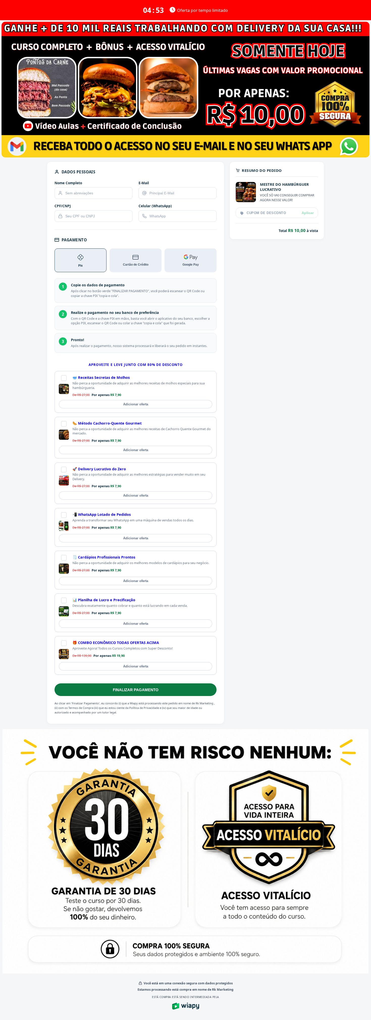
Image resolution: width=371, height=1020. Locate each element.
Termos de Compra (80, 708)
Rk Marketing (205, 703)
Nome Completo (68, 182)
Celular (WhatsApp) (155, 205)
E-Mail (144, 182)
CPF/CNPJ (63, 205)
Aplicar (308, 213)
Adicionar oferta (135, 404)
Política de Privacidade (144, 708)
